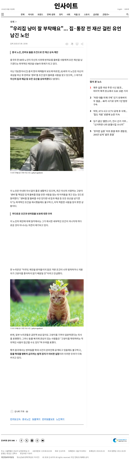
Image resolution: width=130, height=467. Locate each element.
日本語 (126, 9)
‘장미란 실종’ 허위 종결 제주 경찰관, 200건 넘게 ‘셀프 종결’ (110, 132)
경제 (22, 14)
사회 (68, 14)
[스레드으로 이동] (37, 440)
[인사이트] (66, 6)
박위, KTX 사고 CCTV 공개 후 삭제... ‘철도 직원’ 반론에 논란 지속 (110, 112)
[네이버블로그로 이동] (43, 440)
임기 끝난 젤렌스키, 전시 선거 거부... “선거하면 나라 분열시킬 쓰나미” (110, 122)
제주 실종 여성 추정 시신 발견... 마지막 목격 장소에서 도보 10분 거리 (110, 89)
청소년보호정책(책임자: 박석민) (28, 457)
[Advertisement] (47, 104)
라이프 (31, 14)
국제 (12, 21)
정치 (61, 14)
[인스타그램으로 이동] (32, 440)
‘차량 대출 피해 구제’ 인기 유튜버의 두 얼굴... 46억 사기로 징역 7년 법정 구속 (110, 101)
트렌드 (40, 14)
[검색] (127, 14)
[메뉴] (2, 14)
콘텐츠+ (106, 14)
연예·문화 (51, 14)
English (120, 9)
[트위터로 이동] (27, 440)
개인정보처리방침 (7, 457)
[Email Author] (27, 411)
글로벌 (96, 14)
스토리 (87, 14)
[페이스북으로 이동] (21, 440)
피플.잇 (77, 14)
